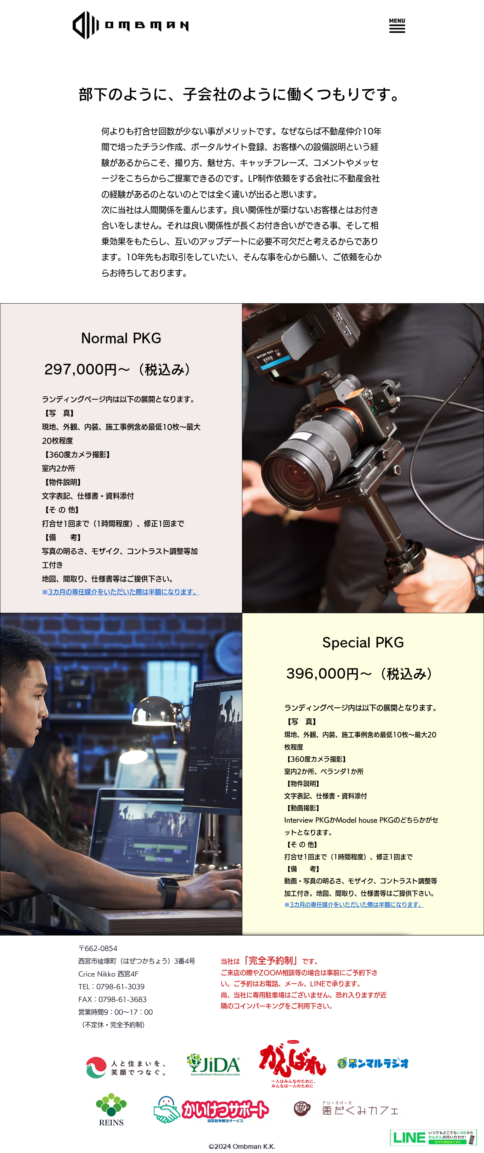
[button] (397, 25)
